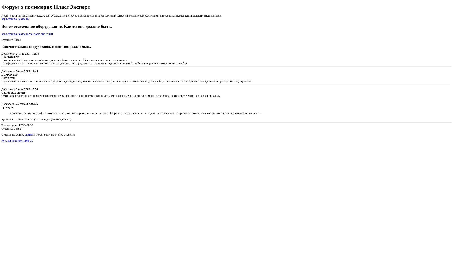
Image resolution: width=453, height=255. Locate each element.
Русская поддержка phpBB (17, 140)
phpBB (29, 134)
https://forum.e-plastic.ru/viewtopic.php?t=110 (27, 33)
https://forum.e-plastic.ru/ (15, 18)
